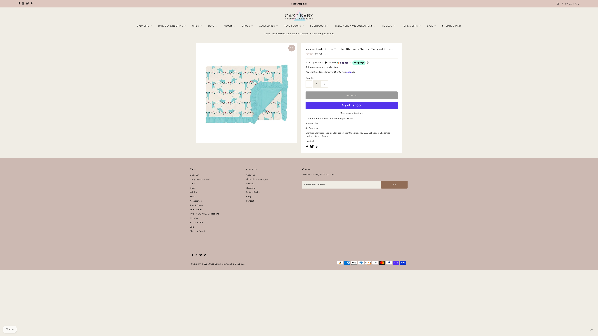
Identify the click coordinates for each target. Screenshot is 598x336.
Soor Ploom (196, 209)
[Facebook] (19, 3)
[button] (352, 62)
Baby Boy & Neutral (170, 26)
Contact (250, 201)
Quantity (310, 78)
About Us (250, 175)
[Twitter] (27, 3)
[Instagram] (23, 3)
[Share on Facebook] (307, 147)
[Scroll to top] (592, 330)
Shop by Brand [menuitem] (451, 26)
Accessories (267, 26)
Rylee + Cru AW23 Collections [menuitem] (354, 26)
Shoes (246, 26)
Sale (430, 26)
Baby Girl (143, 26)
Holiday (194, 218)
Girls (195, 26)
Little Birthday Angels (257, 179)
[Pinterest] (31, 3)
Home (267, 33)
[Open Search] (558, 4)
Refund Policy (253, 192)
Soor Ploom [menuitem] (318, 26)
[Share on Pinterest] (317, 147)
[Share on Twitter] (312, 147)
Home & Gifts (410, 26)
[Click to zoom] (291, 48)
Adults (228, 26)
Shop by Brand (197, 231)
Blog (248, 196)
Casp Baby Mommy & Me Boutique (226, 264)
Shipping (310, 67)
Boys (211, 26)
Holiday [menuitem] (387, 26)
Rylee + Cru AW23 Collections (204, 213)
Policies (250, 183)
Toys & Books (292, 26)
